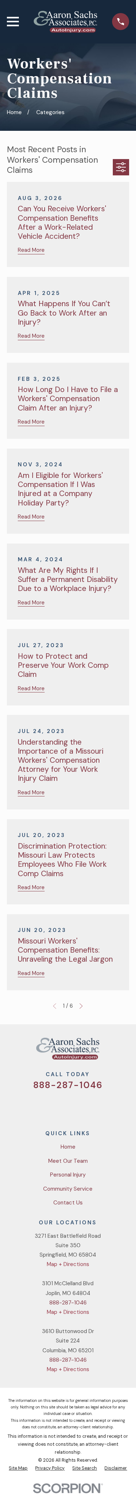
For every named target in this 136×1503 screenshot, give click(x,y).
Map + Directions (68, 1264)
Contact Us (68, 1202)
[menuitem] (18, 1469)
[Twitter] (42, 1106)
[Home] (65, 21)
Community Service (67, 1188)
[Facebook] (59, 1106)
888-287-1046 (67, 1085)
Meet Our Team (68, 1161)
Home (68, 1146)
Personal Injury (68, 1174)
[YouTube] (77, 1106)
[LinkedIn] (94, 1106)
